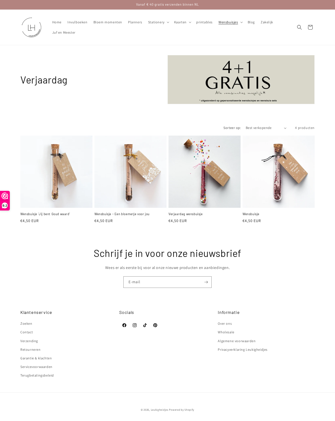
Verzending (29, 341)
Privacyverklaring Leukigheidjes (243, 349)
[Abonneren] (206, 282)
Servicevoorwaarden (36, 367)
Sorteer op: (232, 128)
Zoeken (26, 323)
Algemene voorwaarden (237, 341)
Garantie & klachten (36, 358)
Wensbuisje (251, 214)
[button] (158, 22)
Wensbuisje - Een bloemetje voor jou (122, 214)
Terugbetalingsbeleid (37, 375)
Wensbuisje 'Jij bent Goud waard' (45, 214)
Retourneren (30, 349)
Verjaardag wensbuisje (185, 214)
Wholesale (226, 332)
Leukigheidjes (159, 409)
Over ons (225, 323)
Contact (26, 332)
